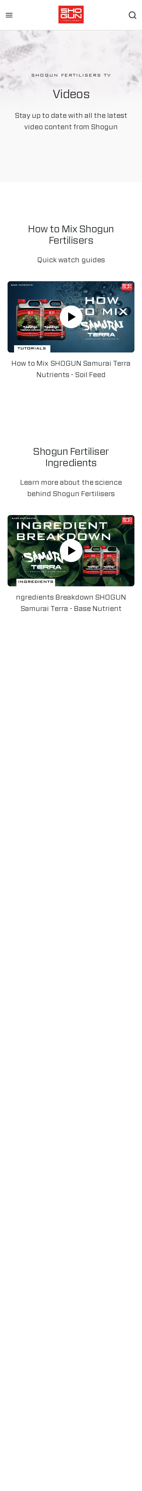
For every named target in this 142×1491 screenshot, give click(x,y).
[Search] (132, 15)
